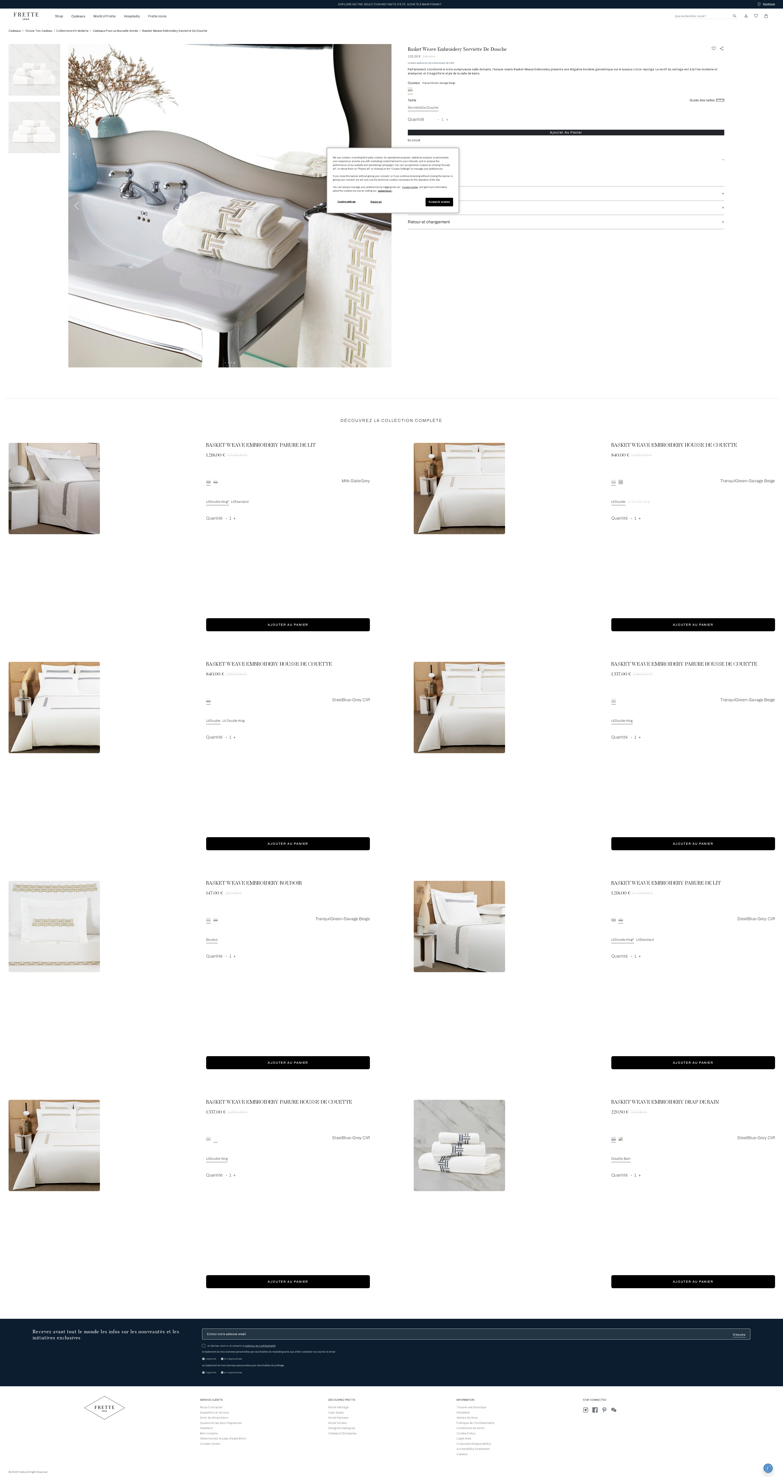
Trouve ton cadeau (38, 30)
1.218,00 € (215, 455)
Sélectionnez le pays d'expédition (223, 1438)
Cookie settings (346, 201)
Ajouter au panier (566, 132)
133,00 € (414, 56)
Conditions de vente (470, 1428)
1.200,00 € (641, 455)
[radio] (418, 89)
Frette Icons (157, 16)
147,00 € (214, 893)
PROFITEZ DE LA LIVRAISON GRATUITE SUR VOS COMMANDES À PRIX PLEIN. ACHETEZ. (390, 4)
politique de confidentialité (260, 1345)
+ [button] (447, 119)
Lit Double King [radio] (639, 501)
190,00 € (429, 56)
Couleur (414, 83)
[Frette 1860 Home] (24, 16)
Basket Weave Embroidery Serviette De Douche (457, 49)
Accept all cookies (439, 202)
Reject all (376, 202)
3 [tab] (231, 362)
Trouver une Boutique (471, 1407)
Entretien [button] (416, 207)
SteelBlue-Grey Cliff (351, 700)
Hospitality (132, 16)
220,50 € (619, 1112)
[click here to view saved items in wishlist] (756, 15)
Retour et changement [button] (429, 222)
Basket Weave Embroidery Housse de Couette (674, 445)
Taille (412, 100)
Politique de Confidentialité (475, 1423)
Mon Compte (209, 1433)
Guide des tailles (703, 100)
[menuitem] (53, 16)
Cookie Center (210, 1443)
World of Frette (104, 16)
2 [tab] (228, 362)
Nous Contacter (211, 1407)
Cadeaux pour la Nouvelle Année (115, 30)
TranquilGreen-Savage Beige (438, 83)
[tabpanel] (230, 205)
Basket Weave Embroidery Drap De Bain (665, 1102)
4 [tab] (234, 362)
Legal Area (464, 1438)
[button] (566, 159)
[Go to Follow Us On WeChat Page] (615, 1409)
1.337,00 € (621, 674)
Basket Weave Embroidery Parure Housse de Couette (684, 664)
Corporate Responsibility (474, 1443)
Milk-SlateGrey (356, 481)
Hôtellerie (463, 1412)
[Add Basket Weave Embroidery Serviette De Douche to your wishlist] (713, 48)
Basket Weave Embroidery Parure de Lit (261, 445)
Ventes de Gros (467, 1417)
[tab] (34, 70)
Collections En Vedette (72, 30)
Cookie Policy (466, 1433)
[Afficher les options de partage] (721, 48)
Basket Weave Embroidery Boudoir (254, 883)
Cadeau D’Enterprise (342, 1433)
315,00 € (638, 1112)
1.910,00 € (642, 674)
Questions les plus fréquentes (221, 1423)
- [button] (438, 119)
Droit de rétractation (214, 1417)
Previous (76, 206)
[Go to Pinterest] (606, 1409)
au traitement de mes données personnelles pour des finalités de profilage (243, 1365)
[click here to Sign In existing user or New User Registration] (746, 15)
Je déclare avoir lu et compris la (241, 1345)
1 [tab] (225, 362)
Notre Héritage (338, 1407)
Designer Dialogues (341, 1428)
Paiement (206, 1428)
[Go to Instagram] (587, 1409)
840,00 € (620, 455)
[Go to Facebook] (597, 1409)
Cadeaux (78, 16)
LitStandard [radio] (240, 501)
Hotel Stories (337, 1423)
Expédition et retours (214, 1412)
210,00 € (233, 893)
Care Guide (336, 1412)
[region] (393, 180)
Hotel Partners (338, 1417)
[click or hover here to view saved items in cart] (766, 15)
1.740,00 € (237, 455)
